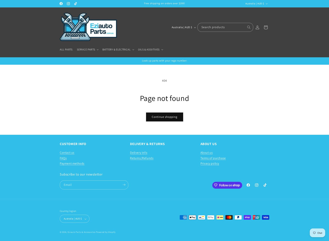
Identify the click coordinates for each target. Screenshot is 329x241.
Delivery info (138, 152)
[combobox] (225, 27)
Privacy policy (209, 163)
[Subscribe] (124, 184)
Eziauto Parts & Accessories (82, 232)
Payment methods (72, 163)
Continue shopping (164, 117)
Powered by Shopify (106, 232)
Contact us (67, 152)
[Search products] (249, 27)
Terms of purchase (213, 158)
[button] (87, 49)
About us (206, 152)
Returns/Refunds (141, 158)
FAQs (63, 158)
